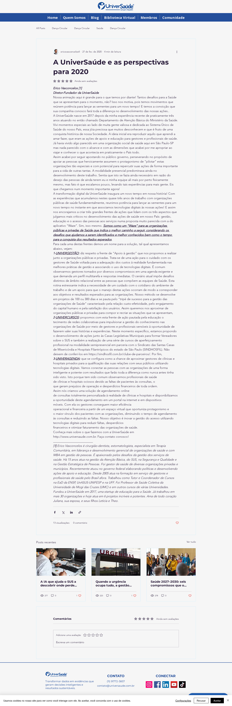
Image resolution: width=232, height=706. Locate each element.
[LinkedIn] (165, 684)
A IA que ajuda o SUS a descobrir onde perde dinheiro (58, 583)
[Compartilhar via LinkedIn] (71, 512)
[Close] (228, 700)
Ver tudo (191, 541)
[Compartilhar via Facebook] (54, 512)
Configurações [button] (183, 700)
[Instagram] (149, 684)
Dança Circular (59, 28)
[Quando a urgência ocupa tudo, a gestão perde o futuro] (116, 562)
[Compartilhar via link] (79, 512)
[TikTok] (182, 684)
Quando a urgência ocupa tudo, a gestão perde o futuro (112, 583)
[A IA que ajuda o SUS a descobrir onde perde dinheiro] (60, 562)
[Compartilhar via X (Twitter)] (63, 512)
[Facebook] (157, 684)
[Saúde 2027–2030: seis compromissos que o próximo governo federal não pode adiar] (171, 562)
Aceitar (217, 700)
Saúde (99, 28)
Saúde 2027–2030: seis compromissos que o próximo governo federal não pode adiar (170, 583)
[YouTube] (174, 684)
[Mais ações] (177, 52)
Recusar (201, 700)
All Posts (40, 28)
